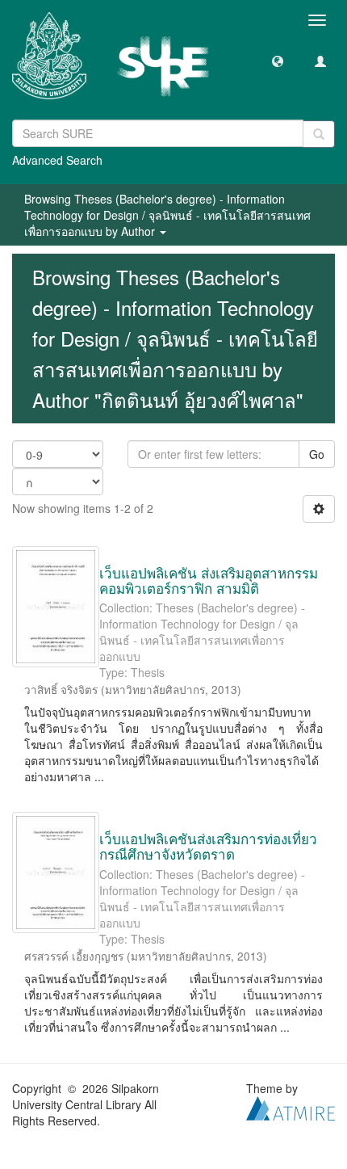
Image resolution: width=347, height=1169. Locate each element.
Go (316, 454)
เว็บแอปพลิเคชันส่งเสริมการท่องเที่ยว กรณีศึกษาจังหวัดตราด (208, 846)
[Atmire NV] (290, 1106)
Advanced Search (57, 160)
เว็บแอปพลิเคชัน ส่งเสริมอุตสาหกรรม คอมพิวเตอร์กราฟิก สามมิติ (208, 580)
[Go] (319, 134)
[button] (277, 60)
